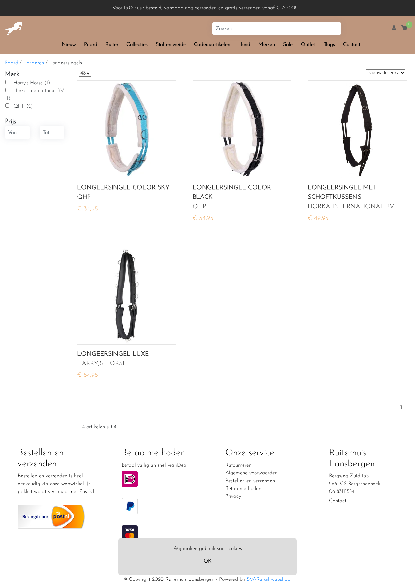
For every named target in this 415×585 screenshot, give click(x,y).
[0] (404, 28)
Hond (244, 44)
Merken (266, 44)
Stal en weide (171, 44)
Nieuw (69, 44)
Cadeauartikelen (212, 44)
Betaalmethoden (243, 488)
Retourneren (238, 465)
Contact (351, 44)
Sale (288, 44)
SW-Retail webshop (268, 579)
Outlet (308, 44)
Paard (90, 44)
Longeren (33, 63)
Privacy (233, 496)
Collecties (137, 44)
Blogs (329, 44)
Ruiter (111, 44)
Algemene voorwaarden (251, 473)
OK (207, 561)
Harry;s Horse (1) (31, 83)
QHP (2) (23, 106)
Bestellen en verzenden (250, 481)
